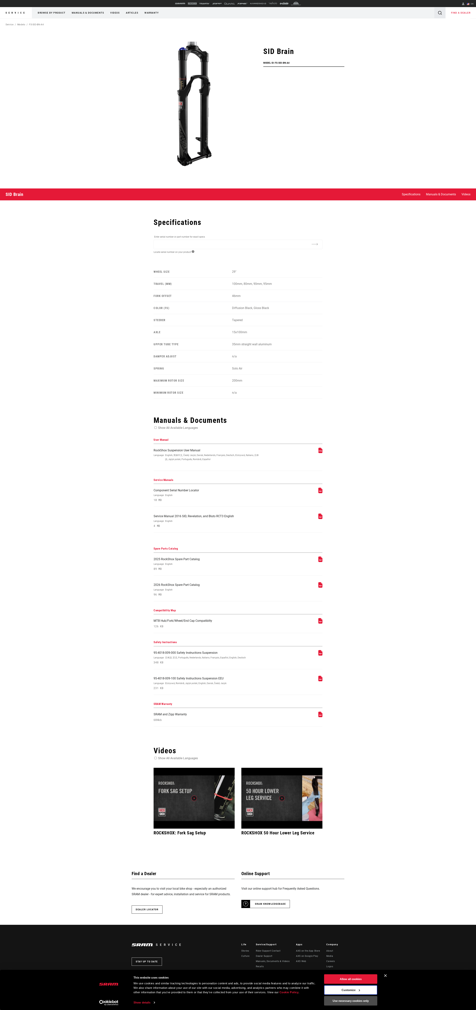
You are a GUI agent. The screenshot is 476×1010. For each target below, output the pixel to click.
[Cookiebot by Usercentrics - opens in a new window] (109, 1003)
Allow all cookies (351, 979)
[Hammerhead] (258, 3)
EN (472, 4)
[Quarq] (229, 4)
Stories (245, 951)
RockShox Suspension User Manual (206, 455)
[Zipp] (217, 4)
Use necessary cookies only (351, 1000)
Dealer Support (264, 956)
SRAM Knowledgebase (270, 904)
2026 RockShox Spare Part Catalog (177, 589)
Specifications (411, 194)
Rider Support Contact (268, 951)
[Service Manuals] (320, 492)
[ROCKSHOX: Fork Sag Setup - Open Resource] (194, 798)
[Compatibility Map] (320, 622)
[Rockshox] (192, 3)
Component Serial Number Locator (176, 495)
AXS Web (301, 961)
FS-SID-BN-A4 (36, 24)
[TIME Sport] (242, 4)
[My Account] (463, 4)
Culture (245, 956)
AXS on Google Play (307, 956)
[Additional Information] (314, 244)
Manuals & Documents (88, 13)
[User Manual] (320, 452)
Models (21, 24)
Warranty (151, 13)
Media (329, 956)
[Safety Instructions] (320, 654)
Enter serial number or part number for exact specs (179, 237)
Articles (132, 13)
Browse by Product (51, 13)
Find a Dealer (461, 13)
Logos (329, 966)
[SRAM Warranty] (320, 716)
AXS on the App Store (308, 951)
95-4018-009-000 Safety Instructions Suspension (200, 657)
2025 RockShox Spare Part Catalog (177, 564)
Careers (330, 961)
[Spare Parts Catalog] (320, 561)
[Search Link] (440, 12)
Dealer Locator (147, 909)
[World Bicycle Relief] (296, 3)
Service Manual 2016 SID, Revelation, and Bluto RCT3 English (194, 521)
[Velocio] (273, 3)
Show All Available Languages (178, 428)
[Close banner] (385, 975)
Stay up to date (147, 961)
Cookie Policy (289, 992)
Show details (142, 1002)
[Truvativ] (204, 3)
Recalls (260, 966)
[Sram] (180, 3)
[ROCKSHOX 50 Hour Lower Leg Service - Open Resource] (281, 798)
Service (16, 13)
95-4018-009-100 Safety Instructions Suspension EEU (190, 683)
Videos (115, 13)
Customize (349, 990)
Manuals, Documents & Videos (273, 961)
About (329, 951)
